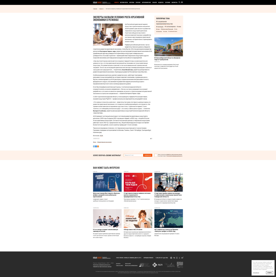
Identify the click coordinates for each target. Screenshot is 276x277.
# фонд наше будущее (167, 29)
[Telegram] (94, 146)
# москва (165, 31)
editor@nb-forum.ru (148, 257)
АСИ (101, 136)
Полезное (138, 2)
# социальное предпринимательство (164, 23)
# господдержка (170, 26)
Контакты (118, 263)
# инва (179, 26)
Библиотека (174, 2)
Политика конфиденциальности (101, 265)
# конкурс (159, 27)
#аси (94, 142)
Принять (269, 272)
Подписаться (147, 155)
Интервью (131, 2)
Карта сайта (128, 263)
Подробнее (256, 272)
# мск (158, 29)
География (167, 2)
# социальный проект (172, 31)
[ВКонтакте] (96, 146)
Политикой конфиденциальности (174, 156)
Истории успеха (124, 2)
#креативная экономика (104, 142)
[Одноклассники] (98, 146)
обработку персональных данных (174, 154)
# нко (175, 29)
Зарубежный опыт (146, 2)
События (154, 2)
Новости (116, 2)
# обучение (159, 31)
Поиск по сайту (119, 265)
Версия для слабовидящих (131, 265)
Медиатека (161, 2)
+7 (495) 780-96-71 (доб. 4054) (161, 257)
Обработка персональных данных (102, 266)
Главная (95, 8)
